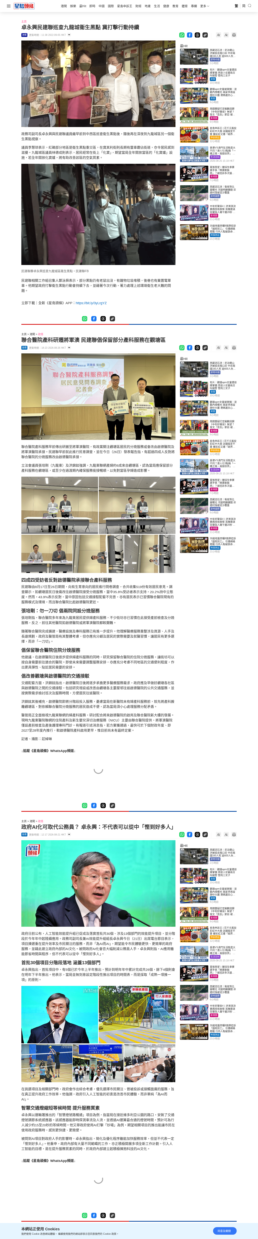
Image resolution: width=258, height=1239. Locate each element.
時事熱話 (215, 235)
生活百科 (215, 157)
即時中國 (215, 59)
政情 (40, 334)
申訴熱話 (215, 137)
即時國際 (215, 196)
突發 (213, 79)
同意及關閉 (224, 1230)
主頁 (24, 21)
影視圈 (214, 118)
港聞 (32, 334)
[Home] (24, 6)
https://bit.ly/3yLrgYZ (91, 303)
